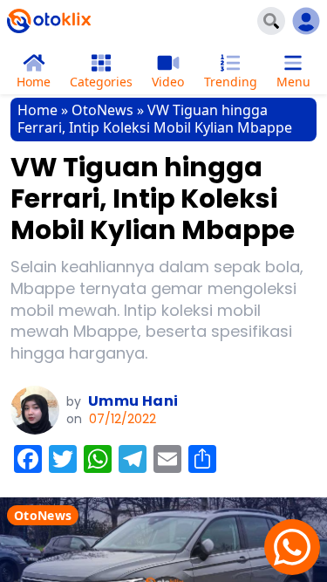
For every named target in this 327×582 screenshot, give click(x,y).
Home (37, 110)
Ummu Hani (133, 401)
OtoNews (102, 110)
